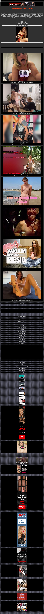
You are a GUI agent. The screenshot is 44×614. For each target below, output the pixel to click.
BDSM (22, 358)
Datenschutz (22, 372)
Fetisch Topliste (22, 325)
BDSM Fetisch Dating (22, 321)
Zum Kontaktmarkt (22, 309)
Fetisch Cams (22, 360)
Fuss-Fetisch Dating (22, 362)
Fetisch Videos (22, 356)
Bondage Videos (22, 335)
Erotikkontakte (22, 347)
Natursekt (22, 349)
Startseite (22, 306)
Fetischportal (22, 352)
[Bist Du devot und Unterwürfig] (22, 423)
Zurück (22, 47)
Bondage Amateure (22, 337)
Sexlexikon (22, 364)
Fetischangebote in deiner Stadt (22, 366)
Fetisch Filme (22, 354)
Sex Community (22, 343)
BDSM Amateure (22, 339)
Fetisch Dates (22, 329)
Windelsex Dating (22, 323)
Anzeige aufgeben (22, 311)
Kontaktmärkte (22, 345)
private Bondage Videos (22, 316)
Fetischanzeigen (22, 319)
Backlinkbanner (22, 370)
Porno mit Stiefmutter (22, 368)
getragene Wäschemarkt (22, 331)
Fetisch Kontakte (22, 333)
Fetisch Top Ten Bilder (22, 327)
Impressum (22, 303)
